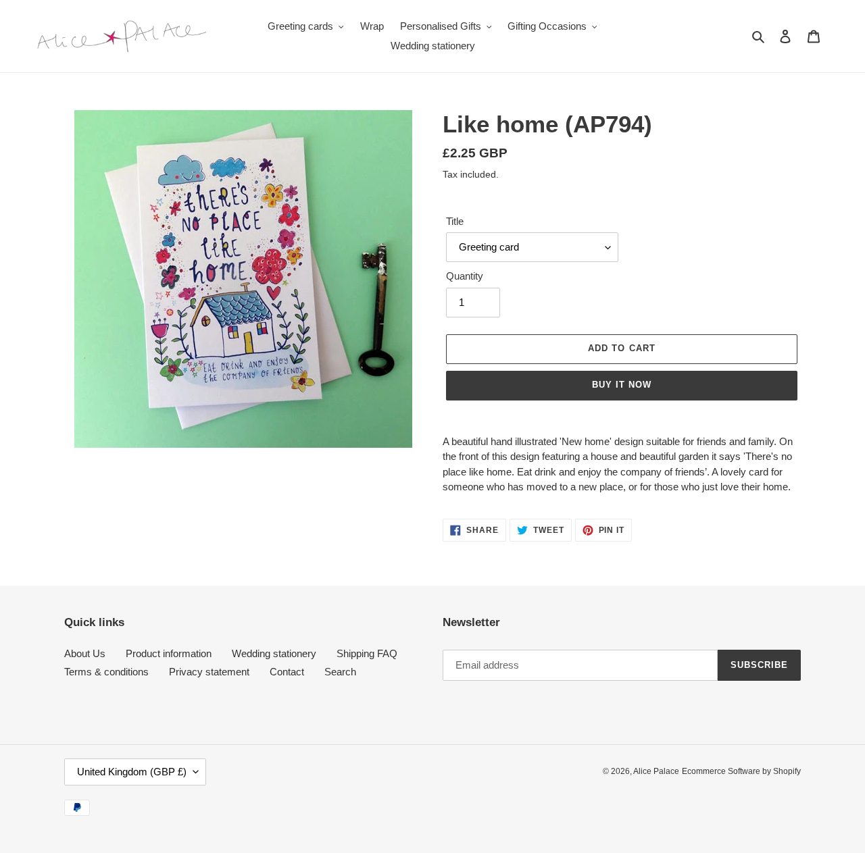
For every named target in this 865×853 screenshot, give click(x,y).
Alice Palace (656, 771)
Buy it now (621, 385)
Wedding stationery (274, 653)
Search (340, 671)
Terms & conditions (106, 671)
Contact (287, 671)
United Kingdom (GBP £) (132, 771)
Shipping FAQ (367, 653)
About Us (84, 653)
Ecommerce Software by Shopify (741, 771)
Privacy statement (209, 671)
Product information (169, 653)
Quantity (464, 276)
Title (455, 221)
